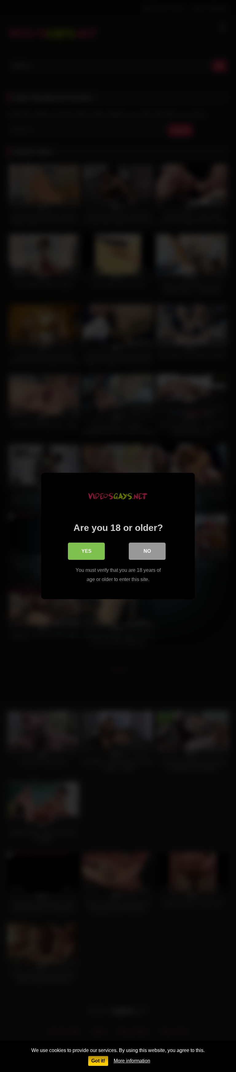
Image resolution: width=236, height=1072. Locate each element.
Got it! (98, 1060)
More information (132, 1060)
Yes (86, 551)
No (147, 551)
